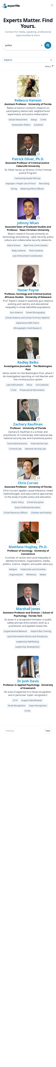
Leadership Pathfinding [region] (27, 641)
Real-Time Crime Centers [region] (36, 245)
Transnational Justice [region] (17, 443)
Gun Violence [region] (16, 312)
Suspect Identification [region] (31, 700)
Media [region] (43, 574)
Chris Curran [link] (28, 482)
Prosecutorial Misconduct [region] (32, 390)
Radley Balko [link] (28, 362)
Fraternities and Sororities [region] (33, 569)
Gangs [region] (34, 119)
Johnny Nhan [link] (28, 222)
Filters (48, 66)
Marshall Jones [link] (28, 608)
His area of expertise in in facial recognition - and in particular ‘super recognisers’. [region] (28, 693)
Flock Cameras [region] (36, 250)
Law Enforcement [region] (14, 384)
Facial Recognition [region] (16, 705)
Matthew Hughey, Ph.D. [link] (28, 546)
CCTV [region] (15, 700)
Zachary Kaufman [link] (28, 424)
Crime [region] (43, 119)
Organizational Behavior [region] (15, 631)
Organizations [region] (16, 574)
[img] (28, 86)
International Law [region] (39, 443)
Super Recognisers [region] (38, 705)
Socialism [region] (38, 124)
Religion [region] (13, 569)
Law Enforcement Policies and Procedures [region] (27, 636)
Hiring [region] (14, 188)
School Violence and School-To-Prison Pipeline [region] (27, 317)
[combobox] (24, 45)
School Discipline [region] (35, 502)
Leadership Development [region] (27, 646)
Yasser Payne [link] (28, 290)
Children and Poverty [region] (41, 512)
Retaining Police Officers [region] (32, 188)
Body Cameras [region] (19, 250)
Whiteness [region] (31, 574)
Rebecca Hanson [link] (28, 100)
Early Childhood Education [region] (27, 507)
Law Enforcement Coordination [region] (27, 255)
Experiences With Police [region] (27, 322)
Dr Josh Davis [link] (28, 681)
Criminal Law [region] (15, 448)
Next (48, 730)
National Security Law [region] (35, 448)
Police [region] (29, 384)
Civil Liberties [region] (42, 384)
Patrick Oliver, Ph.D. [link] (28, 158)
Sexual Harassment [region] (18, 119)
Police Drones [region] (13, 245)
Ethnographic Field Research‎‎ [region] (27, 328)
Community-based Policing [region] (27, 178)
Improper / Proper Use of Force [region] (21, 183)
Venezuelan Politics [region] (21, 124)
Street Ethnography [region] (35, 312)
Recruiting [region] (44, 183)
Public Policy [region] (18, 502)
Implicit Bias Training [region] (41, 631)
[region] (28, 104)
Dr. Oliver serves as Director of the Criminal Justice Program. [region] (28, 171)
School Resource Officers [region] (16, 512)
